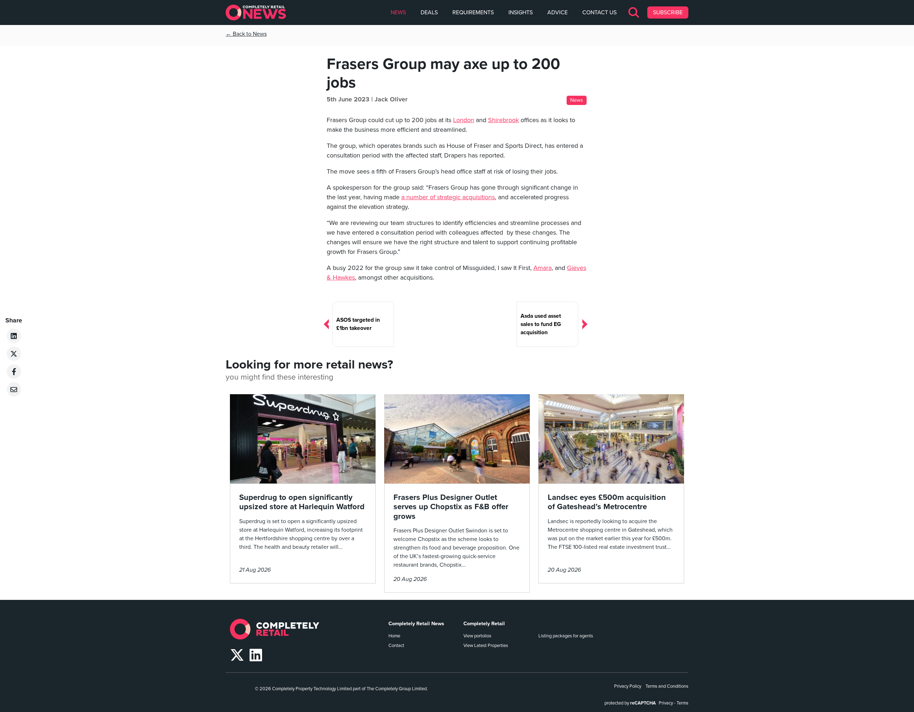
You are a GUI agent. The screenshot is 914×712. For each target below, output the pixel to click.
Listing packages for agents (565, 636)
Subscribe (668, 12)
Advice (557, 12)
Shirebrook (503, 120)
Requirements (473, 12)
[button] (634, 12)
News (398, 12)
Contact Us (599, 12)
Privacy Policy (627, 686)
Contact (396, 645)
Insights (520, 12)
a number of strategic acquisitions (448, 197)
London (463, 120)
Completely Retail (484, 624)
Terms (682, 703)
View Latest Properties (485, 645)
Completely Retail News (416, 624)
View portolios (477, 636)
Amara (542, 268)
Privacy (666, 703)
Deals (429, 12)
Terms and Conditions (667, 686)
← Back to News (246, 33)
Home (394, 636)
